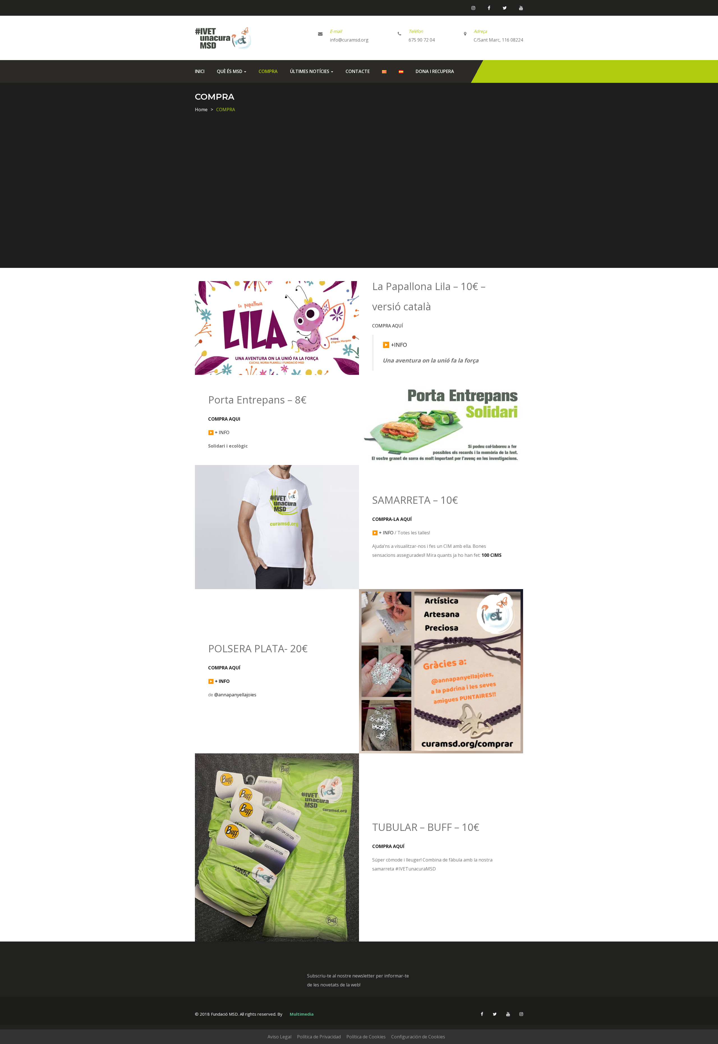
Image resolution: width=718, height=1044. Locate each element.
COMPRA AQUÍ (387, 326)
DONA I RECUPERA (435, 71)
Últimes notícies (310, 71)
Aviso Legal (279, 1037)
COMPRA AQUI (224, 419)
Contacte (358, 71)
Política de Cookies (366, 1037)
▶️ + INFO (382, 533)
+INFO (399, 344)
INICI (199, 71)
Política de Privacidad (319, 1037)
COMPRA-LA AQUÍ (392, 519)
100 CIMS (491, 555)
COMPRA (268, 71)
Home (201, 109)
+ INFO (222, 432)
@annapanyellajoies (235, 695)
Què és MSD (230, 71)
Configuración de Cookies (418, 1037)
